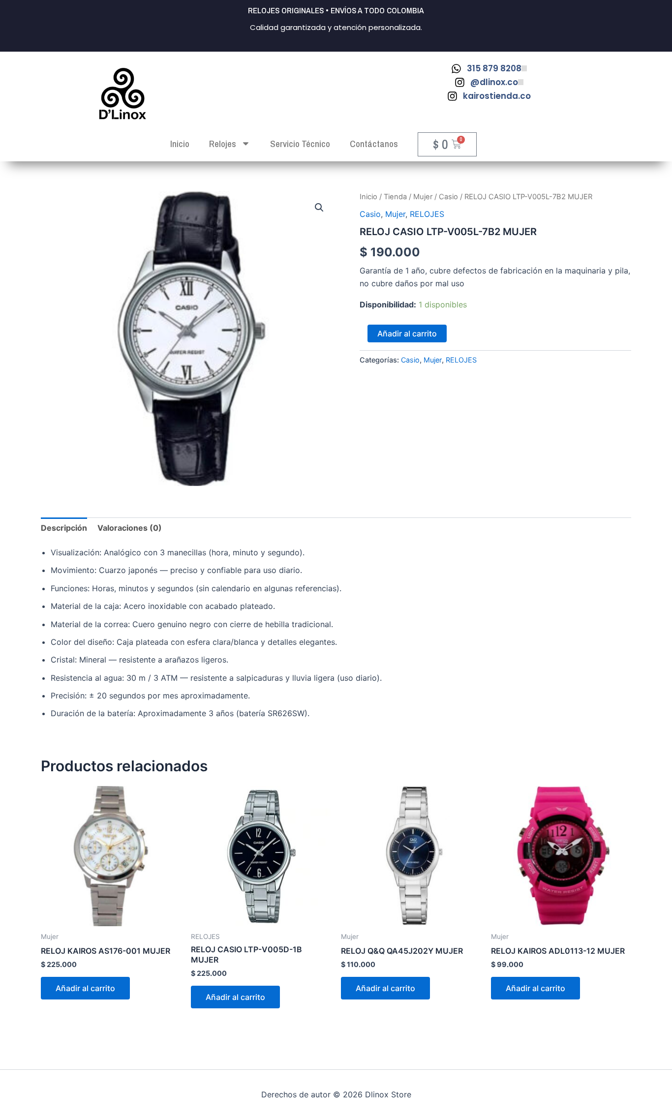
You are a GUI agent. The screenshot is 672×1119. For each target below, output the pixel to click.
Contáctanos (374, 143)
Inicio (368, 196)
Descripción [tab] (64, 528)
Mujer (422, 196)
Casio (448, 196)
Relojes (222, 143)
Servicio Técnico (300, 143)
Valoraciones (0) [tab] (129, 528)
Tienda (395, 196)
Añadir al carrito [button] (85, 988)
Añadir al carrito (407, 333)
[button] (319, 207)
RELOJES (427, 214)
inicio (179, 143)
